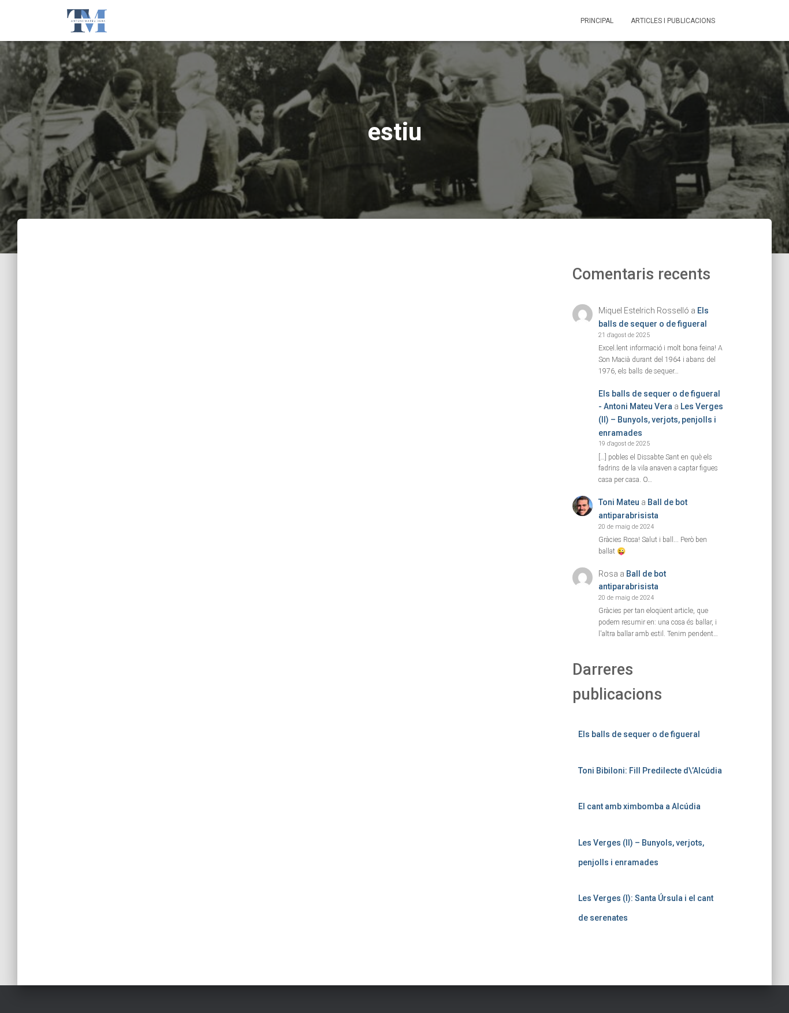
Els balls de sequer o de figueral (639, 734)
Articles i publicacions (673, 21)
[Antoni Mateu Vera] (87, 20)
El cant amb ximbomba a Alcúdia (639, 806)
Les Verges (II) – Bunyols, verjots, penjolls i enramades (660, 419)
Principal (596, 21)
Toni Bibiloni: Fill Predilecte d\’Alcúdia (650, 770)
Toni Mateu (618, 502)
